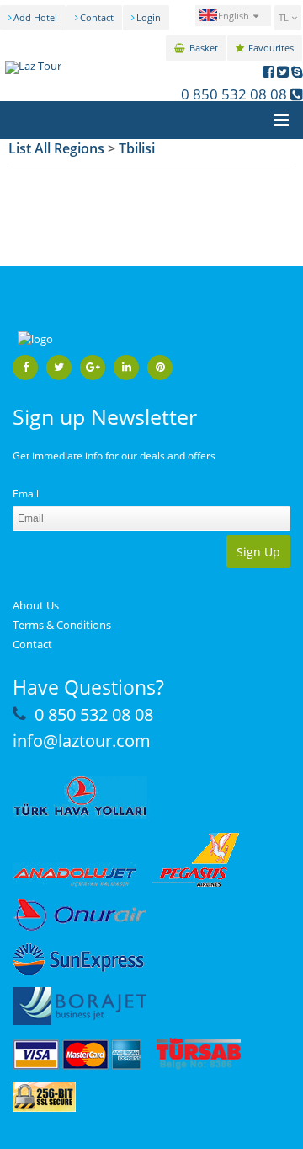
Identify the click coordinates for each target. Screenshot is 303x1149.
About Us (36, 605)
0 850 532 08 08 (234, 94)
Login (148, 17)
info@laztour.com (82, 740)
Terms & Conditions (62, 624)
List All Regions (56, 148)
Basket (203, 47)
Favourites (271, 47)
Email (26, 493)
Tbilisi (137, 148)
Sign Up (258, 552)
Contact (97, 17)
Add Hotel (35, 17)
